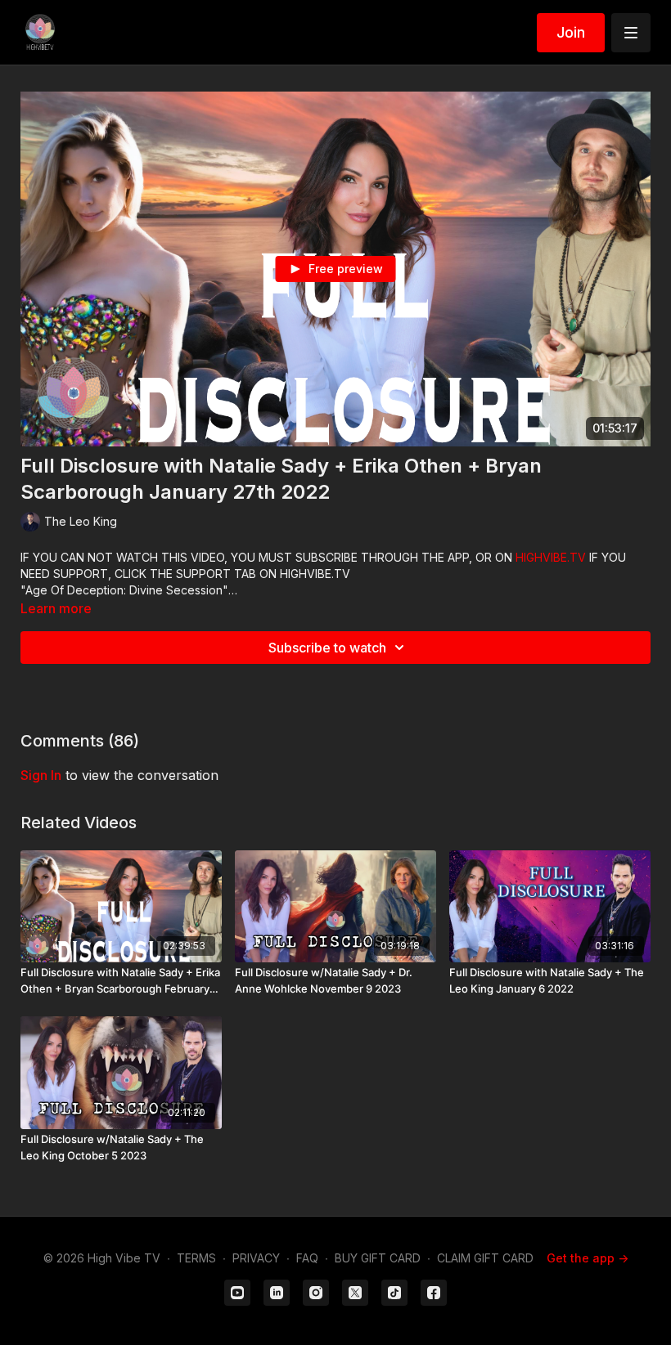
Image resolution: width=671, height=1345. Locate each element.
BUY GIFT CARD (378, 1258)
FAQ (307, 1258)
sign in (40, 775)
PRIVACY (256, 1258)
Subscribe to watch (327, 647)
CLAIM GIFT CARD (485, 1258)
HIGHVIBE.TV (551, 557)
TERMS (196, 1258)
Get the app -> (587, 1258)
